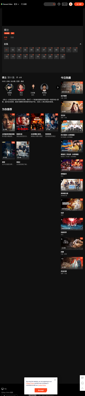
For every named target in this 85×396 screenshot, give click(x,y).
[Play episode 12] (75, 49)
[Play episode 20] (50, 56)
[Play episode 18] (37, 56)
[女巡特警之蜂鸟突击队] (37, 122)
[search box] (54, 4)
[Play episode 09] (56, 49)
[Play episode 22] (62, 56)
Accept (41, 390)
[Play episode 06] (37, 49)
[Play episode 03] (19, 49)
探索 (25, 4)
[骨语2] (22, 150)
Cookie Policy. (42, 385)
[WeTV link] (6, 4)
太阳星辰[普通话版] (8, 134)
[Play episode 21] (56, 56)
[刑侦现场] (51, 122)
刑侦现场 (48, 134)
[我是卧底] (22, 122)
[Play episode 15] (19, 56)
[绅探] (8, 150)
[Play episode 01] (6, 49)
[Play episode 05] (31, 49)
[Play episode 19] (44, 56)
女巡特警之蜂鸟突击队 (38, 134)
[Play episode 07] (44, 49)
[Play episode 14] (12, 56)
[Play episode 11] (68, 49)
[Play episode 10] (62, 49)
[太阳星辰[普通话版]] (8, 122)
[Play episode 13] (6, 56)
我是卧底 (19, 134)
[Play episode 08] (50, 49)
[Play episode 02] (12, 49)
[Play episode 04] (25, 49)
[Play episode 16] (25, 56)
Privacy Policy (30, 383)
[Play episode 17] (31, 56)
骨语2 (18, 162)
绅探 (3, 162)
